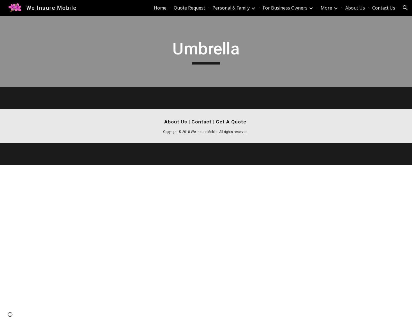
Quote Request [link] (189, 8)
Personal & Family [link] (231, 8)
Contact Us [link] (383, 8)
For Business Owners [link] (285, 8)
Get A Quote (231, 122)
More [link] (326, 8)
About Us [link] (355, 8)
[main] (206, 51)
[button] (405, 8)
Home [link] (160, 8)
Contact (201, 122)
